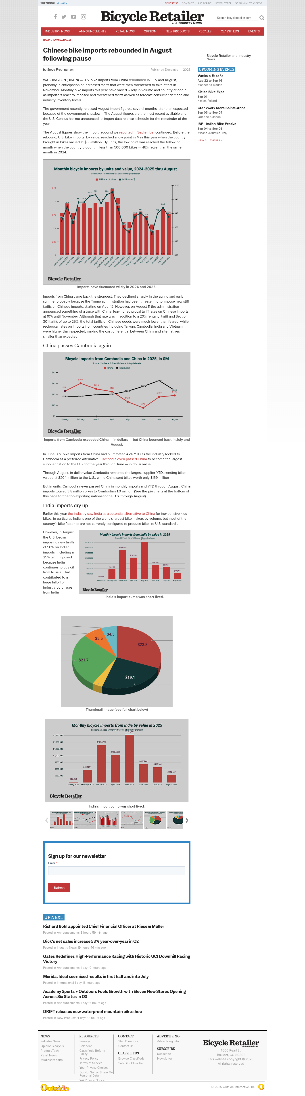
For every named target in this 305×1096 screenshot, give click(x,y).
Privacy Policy (88, 1058)
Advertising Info (168, 1041)
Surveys (85, 1041)
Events (254, 31)
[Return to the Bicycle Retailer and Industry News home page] (152, 23)
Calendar (85, 1046)
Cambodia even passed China (123, 459)
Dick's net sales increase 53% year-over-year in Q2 (91, 941)
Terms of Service (90, 1063)
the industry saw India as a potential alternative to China (111, 513)
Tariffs (63, 3)
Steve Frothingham (60, 70)
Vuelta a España (211, 76)
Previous (46, 820)
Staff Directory (128, 1041)
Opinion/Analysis (52, 1046)
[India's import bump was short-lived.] (116, 760)
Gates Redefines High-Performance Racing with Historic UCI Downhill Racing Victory (116, 958)
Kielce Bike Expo (211, 92)
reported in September (137, 132)
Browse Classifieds (131, 1058)
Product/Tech (50, 1050)
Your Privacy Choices (94, 1068)
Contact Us (126, 1046)
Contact (188, 3)
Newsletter (223, 3)
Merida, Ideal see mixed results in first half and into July (96, 976)
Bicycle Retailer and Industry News (229, 57)
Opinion (150, 31)
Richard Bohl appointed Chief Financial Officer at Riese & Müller (103, 926)
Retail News (125, 31)
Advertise (171, 3)
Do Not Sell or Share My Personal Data (96, 1074)
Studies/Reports (52, 1060)
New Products (178, 31)
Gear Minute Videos (248, 3)
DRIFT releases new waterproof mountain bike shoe (92, 1011)
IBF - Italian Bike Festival (217, 124)
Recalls (205, 31)
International (62, 40)
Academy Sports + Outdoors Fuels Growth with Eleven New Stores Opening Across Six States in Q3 (114, 993)
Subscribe (204, 3)
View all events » (210, 140)
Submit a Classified (131, 1063)
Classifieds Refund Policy (92, 1052)
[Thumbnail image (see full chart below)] (117, 706)
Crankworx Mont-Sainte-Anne (221, 108)
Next (187, 820)
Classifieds (230, 31)
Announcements (92, 31)
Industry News (57, 31)
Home (46, 40)
